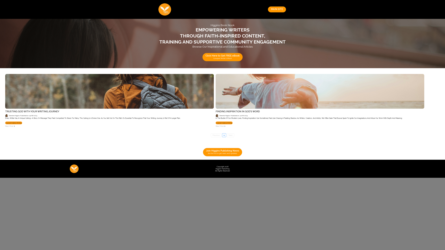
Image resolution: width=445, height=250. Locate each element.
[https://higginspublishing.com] (164, 9)
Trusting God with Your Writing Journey (32, 111)
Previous (216, 135)
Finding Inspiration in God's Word (238, 111)
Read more (9, 126)
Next (231, 135)
